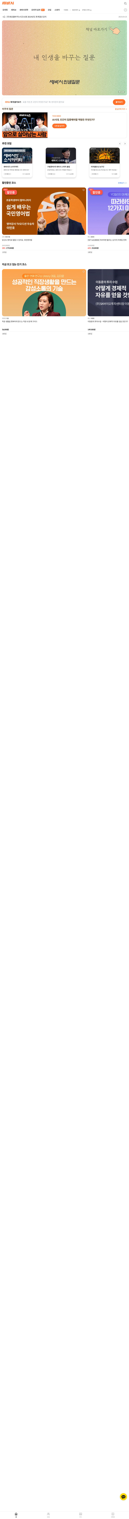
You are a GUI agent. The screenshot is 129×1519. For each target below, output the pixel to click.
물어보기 (119, 102)
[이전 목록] (120, 144)
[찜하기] (83, 190)
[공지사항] (4, 17)
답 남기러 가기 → (121, 109)
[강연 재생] (24, 125)
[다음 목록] (125, 144)
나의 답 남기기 (59, 126)
